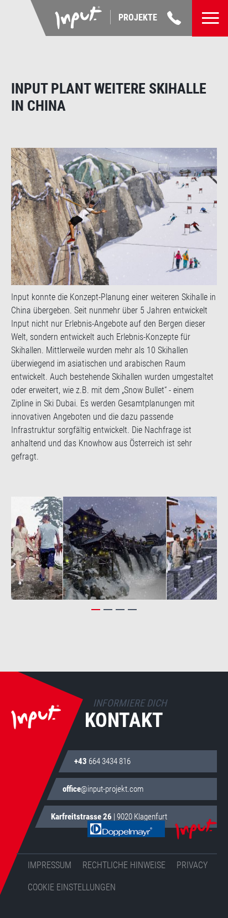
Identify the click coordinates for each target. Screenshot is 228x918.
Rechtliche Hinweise (123, 865)
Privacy (192, 865)
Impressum (49, 865)
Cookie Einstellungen (72, 887)
